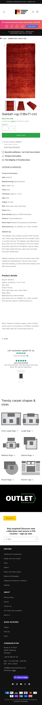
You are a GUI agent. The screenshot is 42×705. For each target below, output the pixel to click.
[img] (21, 353)
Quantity (4, 124)
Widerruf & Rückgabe (11, 576)
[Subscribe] (36, 539)
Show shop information (12, 147)
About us (7, 615)
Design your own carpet (12, 558)
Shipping (13, 121)
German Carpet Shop (16, 699)
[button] (4, 12)
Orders (6, 627)
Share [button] (6, 339)
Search (6, 567)
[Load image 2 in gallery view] (21, 106)
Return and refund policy (12, 572)
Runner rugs (26, 480)
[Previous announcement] (3, 32)
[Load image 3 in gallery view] (32, 106)
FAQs (5, 563)
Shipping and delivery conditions (15, 580)
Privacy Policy (9, 597)
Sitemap (7, 585)
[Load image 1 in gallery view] (10, 106)
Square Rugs (26, 455)
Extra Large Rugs (8, 431)
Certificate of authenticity (11, 167)
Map (14, 670)
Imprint (6, 602)
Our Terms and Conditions (13, 610)
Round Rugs (6, 480)
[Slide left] (2, 106)
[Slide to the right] (39, 106)
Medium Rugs (7, 455)
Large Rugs (26, 431)
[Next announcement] (38, 32)
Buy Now (9, 518)
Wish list (7, 631)
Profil (6, 636)
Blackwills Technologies (21, 701)
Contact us (7, 606)
